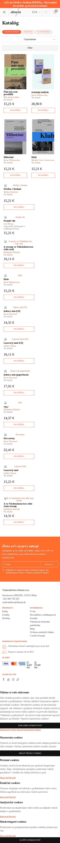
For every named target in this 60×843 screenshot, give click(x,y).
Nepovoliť (4, 777)
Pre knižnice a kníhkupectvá (43, 615)
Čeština (28, 32)
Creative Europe (37, 635)
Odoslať (49, 564)
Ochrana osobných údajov (37, 572)
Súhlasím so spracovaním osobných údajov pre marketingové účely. (27, 571)
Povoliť (12, 777)
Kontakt (33, 618)
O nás (32, 611)
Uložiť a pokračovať (30, 840)
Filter (30, 48)
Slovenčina (43, 32)
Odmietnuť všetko (8, 729)
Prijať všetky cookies (30, 753)
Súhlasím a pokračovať (30, 725)
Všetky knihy (11, 32)
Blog (32, 628)
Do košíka (15, 110)
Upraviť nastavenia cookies (29, 729)
